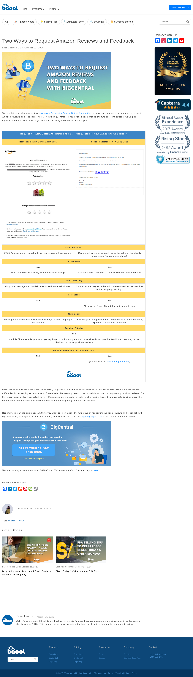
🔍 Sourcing (97, 21)
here (95, 470)
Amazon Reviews (16, 521)
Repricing (53, 662)
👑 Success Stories (122, 21)
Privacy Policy (130, 673)
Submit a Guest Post (132, 658)
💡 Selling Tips (48, 21)
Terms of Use (100, 673)
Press (101, 654)
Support (102, 658)
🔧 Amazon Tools (74, 21)
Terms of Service (115, 673)
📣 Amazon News (24, 21)
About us (127, 654)
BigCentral (53, 658)
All (6, 21)
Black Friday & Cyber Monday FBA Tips (77, 571)
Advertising (53, 654)
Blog (24, 9)
